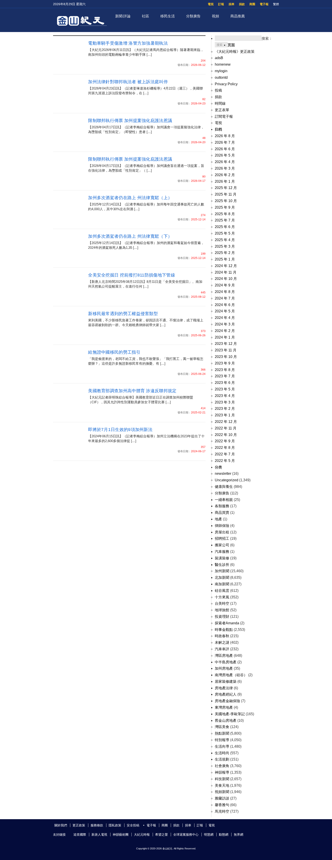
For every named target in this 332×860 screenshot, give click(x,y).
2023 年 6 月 (225, 383)
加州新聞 (222, 571)
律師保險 (222, 526)
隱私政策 (115, 825)
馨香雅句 (222, 805)
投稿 (218, 90)
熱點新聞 (222, 733)
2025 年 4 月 (225, 240)
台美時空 (222, 603)
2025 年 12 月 (226, 188)
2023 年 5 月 (225, 389)
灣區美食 (222, 727)
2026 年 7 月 (225, 142)
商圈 (252, 4)
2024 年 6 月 (225, 305)
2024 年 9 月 (225, 285)
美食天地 (222, 785)
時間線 (220, 103)
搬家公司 (222, 545)
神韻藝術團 (121, 834)
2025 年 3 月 (225, 246)
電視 (211, 4)
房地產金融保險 (227, 701)
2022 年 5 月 (225, 461)
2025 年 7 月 (225, 220)
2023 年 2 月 (225, 408)
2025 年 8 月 (225, 214)
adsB (219, 58)
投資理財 (222, 616)
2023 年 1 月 (225, 415)
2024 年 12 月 (226, 266)
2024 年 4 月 (225, 318)
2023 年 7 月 (225, 376)
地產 (218, 519)
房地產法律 (224, 688)
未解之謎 (222, 642)
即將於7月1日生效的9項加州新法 (120, 429)
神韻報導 (222, 772)
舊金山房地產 (225, 720)
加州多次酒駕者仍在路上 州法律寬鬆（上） (130, 197)
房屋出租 (222, 532)
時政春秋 (222, 636)
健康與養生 (224, 487)
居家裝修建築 (225, 681)
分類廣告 (193, 16)
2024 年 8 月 (225, 292)
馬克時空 (222, 811)
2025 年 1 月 (225, 259)
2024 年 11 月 (225, 272)
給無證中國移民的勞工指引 (114, 352)
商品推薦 (237, 16)
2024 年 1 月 (225, 337)
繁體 (276, 4)
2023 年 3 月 (225, 402)
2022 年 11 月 (225, 428)
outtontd (221, 77)
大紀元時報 (142, 834)
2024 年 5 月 (225, 311)
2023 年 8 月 (225, 370)
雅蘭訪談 (222, 798)
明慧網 (208, 834)
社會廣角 (222, 766)
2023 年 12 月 (226, 344)
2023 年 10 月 (226, 357)
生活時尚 (222, 753)
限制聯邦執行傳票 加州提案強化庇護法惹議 (130, 120)
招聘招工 (222, 538)
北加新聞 (222, 577)
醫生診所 (222, 565)
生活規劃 (222, 759)
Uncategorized (226, 480)
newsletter (223, 473)
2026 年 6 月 (225, 149)
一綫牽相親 (224, 500)
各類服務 (222, 506)
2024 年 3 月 (225, 324)
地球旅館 (222, 610)
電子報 (264, 4)
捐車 (231, 4)
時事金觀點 (224, 630)
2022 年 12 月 (226, 422)
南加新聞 (222, 584)
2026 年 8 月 (225, 136)
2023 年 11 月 (225, 350)
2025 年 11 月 (225, 194)
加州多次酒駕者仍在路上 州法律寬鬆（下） (130, 236)
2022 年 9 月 (225, 441)
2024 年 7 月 (225, 298)
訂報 (221, 4)
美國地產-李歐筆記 (230, 714)
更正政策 (78, 825)
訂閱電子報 (224, 116)
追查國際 (79, 834)
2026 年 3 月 (225, 168)
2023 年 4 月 (225, 396)
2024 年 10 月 (226, 279)
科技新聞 (222, 779)
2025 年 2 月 (225, 253)
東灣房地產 (224, 707)
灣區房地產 (224, 655)
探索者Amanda (227, 623)
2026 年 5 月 (225, 155)
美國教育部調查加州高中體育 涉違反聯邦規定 (132, 390)
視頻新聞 (222, 792)
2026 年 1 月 (225, 181)
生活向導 (222, 746)
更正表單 (222, 110)
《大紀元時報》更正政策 (235, 51)
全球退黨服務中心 (186, 834)
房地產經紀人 (225, 694)
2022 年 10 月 (226, 435)
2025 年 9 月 (225, 207)
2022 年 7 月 (225, 454)
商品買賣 (222, 512)
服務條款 (97, 825)
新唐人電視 (99, 834)
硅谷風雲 (222, 591)
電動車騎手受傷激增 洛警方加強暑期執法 (128, 43)
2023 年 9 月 (225, 363)
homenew (223, 64)
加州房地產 (224, 668)
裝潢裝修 (222, 558)
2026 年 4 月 (225, 162)
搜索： (267, 38)
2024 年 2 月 (225, 331)
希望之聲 (161, 834)
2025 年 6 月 (225, 227)
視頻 (215, 16)
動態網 (223, 834)
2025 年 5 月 (225, 233)
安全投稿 (133, 825)
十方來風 (222, 597)
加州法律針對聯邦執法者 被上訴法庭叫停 (128, 81)
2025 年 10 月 (226, 201)
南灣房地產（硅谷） (231, 675)
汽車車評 (222, 649)
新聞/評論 (123, 16)
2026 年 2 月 (225, 175)
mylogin (221, 71)
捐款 (242, 4)
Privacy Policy (226, 84)
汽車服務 (222, 551)
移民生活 (167, 16)
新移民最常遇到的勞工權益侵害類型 (123, 313)
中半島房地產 (225, 662)
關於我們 (60, 825)
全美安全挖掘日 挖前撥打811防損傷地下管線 (131, 275)
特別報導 (222, 740)
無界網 (238, 834)
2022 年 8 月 (225, 448)
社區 (145, 16)
